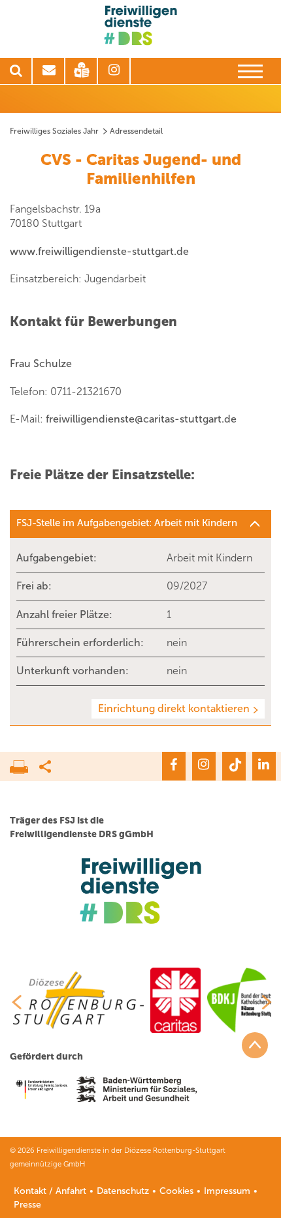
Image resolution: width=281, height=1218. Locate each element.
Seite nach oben (255, 1045)
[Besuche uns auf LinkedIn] (264, 766)
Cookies (176, 1190)
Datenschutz (123, 1190)
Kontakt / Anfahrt (50, 1190)
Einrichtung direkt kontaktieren (174, 708)
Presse (27, 1204)
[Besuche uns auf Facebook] (174, 766)
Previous (12, 1002)
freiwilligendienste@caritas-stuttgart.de (141, 419)
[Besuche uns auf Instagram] (204, 766)
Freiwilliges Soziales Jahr (54, 131)
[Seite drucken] (24, 763)
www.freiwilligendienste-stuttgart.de (99, 251)
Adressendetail (136, 131)
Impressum (227, 1190)
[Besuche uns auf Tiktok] (234, 766)
